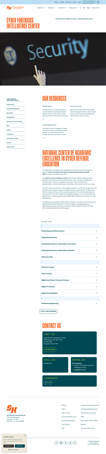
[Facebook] (46, 383)
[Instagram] (56, 443)
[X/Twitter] (50, 383)
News (79, 2)
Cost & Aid (62, 8)
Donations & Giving (12, 138)
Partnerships (11, 117)
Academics (40, 8)
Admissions (51, 8)
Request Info (95, 8)
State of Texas (66, 413)
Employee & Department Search (90, 405)
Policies (64, 405)
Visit (84, 8)
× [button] (24, 435)
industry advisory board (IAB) (62, 196)
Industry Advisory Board (14, 121)
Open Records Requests (88, 428)
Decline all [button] (8, 446)
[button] (14, 450)
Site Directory (66, 424)
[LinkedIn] (70, 443)
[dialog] (14, 443)
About (56, 2)
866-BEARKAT (20, 421)
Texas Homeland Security (69, 417)
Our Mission (10, 104)
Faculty (9, 142)
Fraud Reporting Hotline (68, 420)
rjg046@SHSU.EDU (80, 370)
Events (9, 130)
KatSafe (83, 424)
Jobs (63, 428)
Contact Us (10, 134)
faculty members (73, 194)
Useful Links (10, 147)
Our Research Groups (13, 108)
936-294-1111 (11, 421)
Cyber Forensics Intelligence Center (13, 99)
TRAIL (82, 417)
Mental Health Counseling (88, 413)
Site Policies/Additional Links (89, 409)
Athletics (68, 2)
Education (10, 113)
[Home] (15, 7)
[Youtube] (61, 443)
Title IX (64, 409)
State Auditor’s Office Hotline (89, 420)
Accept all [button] (20, 446)
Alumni (62, 2)
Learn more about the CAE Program (58, 208)
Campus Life (72, 8)
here (93, 184)
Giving (75, 2)
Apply (88, 8)
